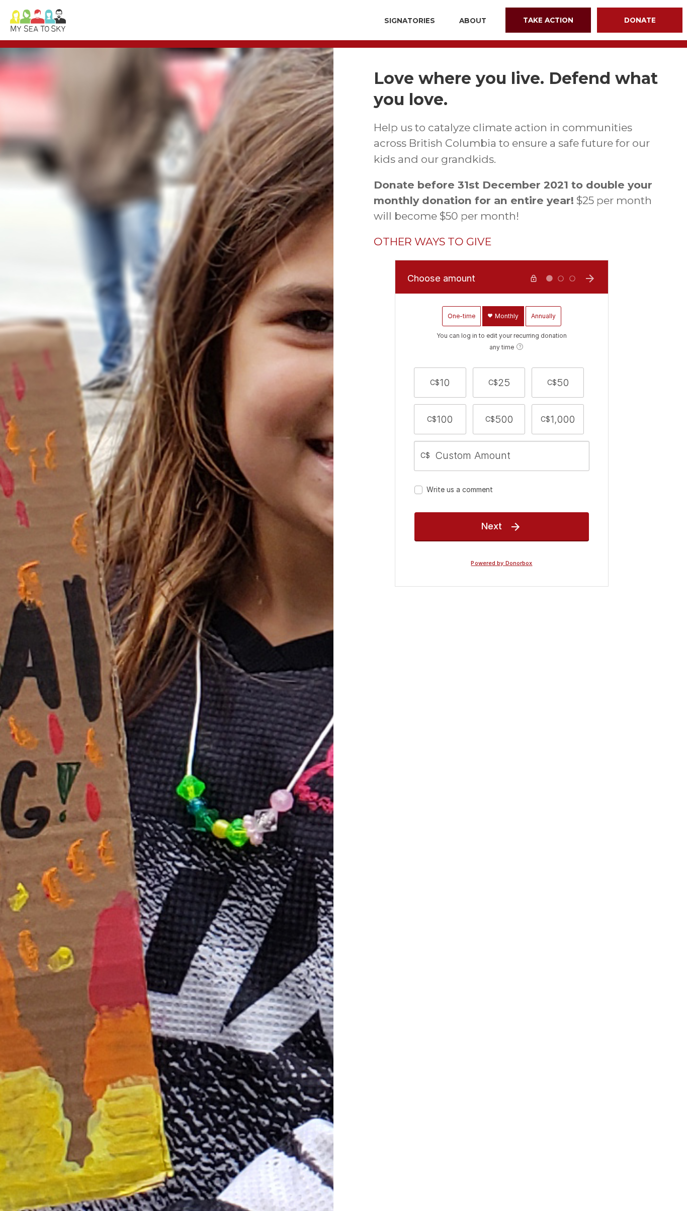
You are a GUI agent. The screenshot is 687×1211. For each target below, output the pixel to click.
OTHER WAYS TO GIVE (432, 241)
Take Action (548, 20)
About (472, 21)
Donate (640, 20)
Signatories (409, 21)
